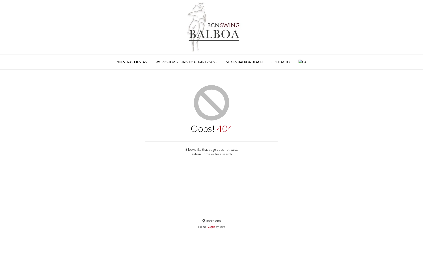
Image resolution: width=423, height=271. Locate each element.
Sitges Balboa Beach (244, 62)
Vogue (211, 226)
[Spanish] (302, 62)
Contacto (280, 62)
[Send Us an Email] (211, 209)
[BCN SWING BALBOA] (211, 27)
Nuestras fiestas (132, 62)
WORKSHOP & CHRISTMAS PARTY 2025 (186, 62)
